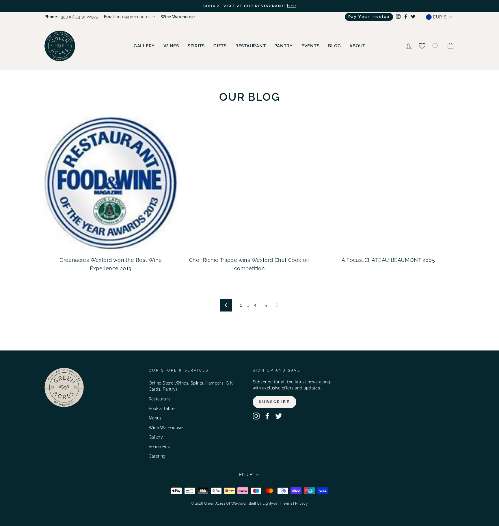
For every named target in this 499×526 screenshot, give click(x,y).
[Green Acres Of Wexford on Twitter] (278, 416)
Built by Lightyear (264, 503)
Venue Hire (159, 446)
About (357, 46)
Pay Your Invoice (369, 16)
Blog (334, 46)
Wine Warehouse (166, 427)
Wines (171, 46)
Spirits (196, 46)
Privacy (301, 503)
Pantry (283, 46)
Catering (157, 456)
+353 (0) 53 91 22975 (71, 16)
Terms (287, 503)
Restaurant (250, 46)
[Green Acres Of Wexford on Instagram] (256, 416)
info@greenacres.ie (129, 16)
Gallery (144, 46)
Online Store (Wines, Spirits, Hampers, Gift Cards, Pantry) (191, 386)
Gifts (220, 46)
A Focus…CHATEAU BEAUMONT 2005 (388, 260)
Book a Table (162, 408)
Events (310, 46)
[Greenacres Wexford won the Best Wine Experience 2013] (110, 183)
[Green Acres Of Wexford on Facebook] (267, 416)
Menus (155, 418)
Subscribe (274, 402)
